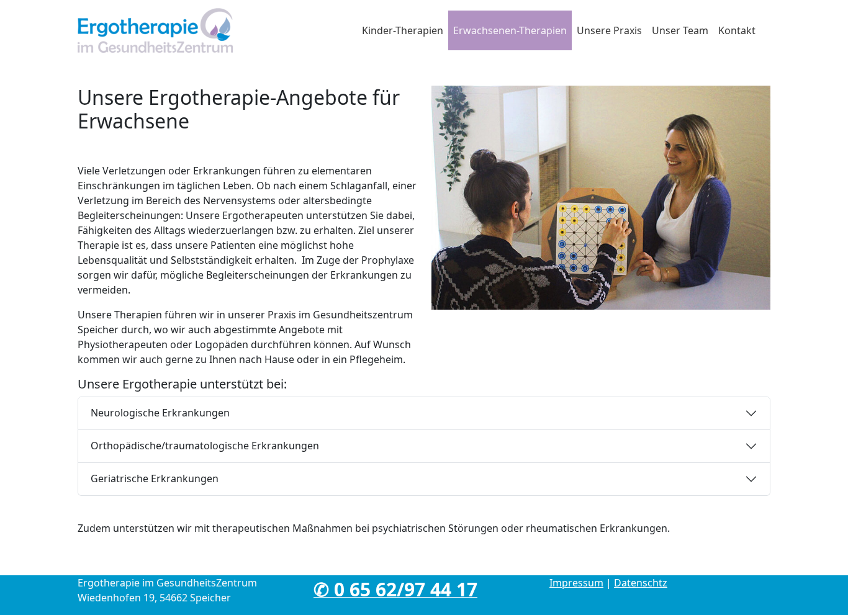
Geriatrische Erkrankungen (155, 478)
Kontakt (737, 30)
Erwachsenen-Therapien (510, 30)
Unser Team (680, 30)
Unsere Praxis (609, 30)
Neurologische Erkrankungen (160, 413)
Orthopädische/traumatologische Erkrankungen (205, 445)
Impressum (576, 583)
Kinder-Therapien (402, 30)
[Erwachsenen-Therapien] (155, 30)
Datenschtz (640, 583)
